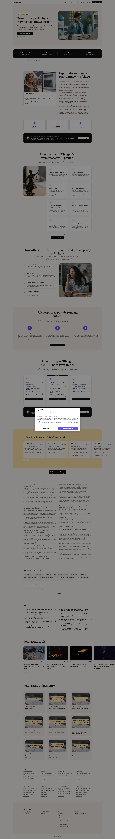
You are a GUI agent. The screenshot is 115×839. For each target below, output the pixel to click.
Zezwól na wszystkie (68, 428)
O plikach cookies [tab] (52, 412)
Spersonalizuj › (47, 428)
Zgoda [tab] (38, 412)
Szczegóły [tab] (45, 412)
